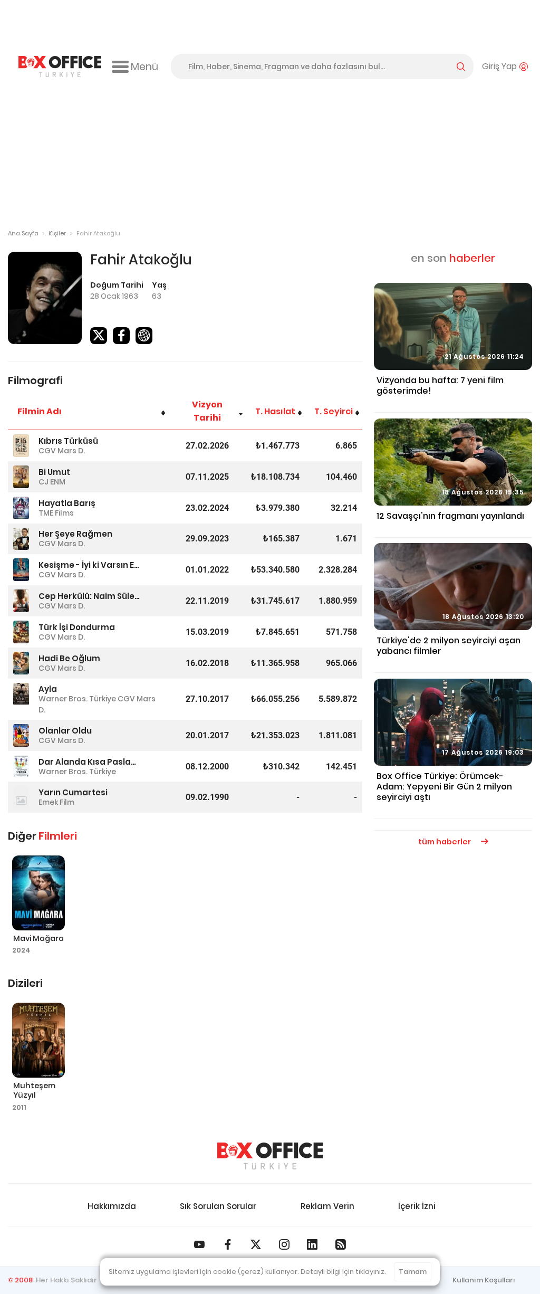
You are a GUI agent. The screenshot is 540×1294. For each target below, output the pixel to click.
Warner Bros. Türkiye (77, 698)
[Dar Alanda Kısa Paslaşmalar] (21, 766)
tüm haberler (445, 841)
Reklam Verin (327, 1206)
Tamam (413, 1271)
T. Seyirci (333, 411)
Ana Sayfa (23, 233)
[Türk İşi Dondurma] (21, 632)
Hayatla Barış (66, 503)
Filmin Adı (39, 411)
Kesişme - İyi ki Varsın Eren (89, 564)
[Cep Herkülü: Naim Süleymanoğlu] (21, 600)
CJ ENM (51, 482)
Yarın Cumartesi (73, 792)
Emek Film (56, 802)
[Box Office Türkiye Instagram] (284, 1244)
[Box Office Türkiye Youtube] (199, 1244)
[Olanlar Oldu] (21, 735)
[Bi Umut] (21, 476)
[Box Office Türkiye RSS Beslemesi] (340, 1244)
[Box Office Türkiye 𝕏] (255, 1244)
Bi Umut (54, 472)
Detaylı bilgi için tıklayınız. (343, 1271)
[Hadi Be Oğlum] (21, 663)
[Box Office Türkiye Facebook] (227, 1244)
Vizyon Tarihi (207, 411)
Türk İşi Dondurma (76, 627)
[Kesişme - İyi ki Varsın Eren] (21, 569)
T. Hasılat (275, 411)
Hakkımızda (112, 1206)
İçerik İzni (417, 1206)
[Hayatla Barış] (21, 508)
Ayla (47, 688)
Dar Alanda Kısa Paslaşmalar (89, 761)
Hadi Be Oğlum (69, 658)
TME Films (56, 513)
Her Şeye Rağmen (75, 533)
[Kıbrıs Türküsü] (21, 445)
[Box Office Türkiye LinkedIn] (312, 1244)
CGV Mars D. (61, 450)
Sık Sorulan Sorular (218, 1206)
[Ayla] (21, 694)
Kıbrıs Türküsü (68, 440)
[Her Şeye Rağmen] (21, 539)
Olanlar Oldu (65, 730)
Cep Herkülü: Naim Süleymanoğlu (89, 596)
